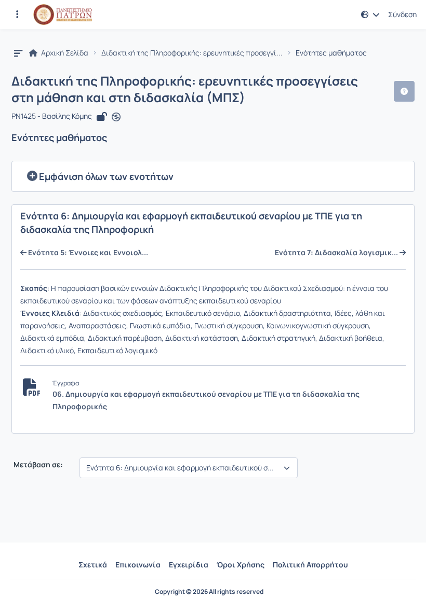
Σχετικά (92, 564)
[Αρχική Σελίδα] (62, 14)
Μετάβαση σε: (37, 465)
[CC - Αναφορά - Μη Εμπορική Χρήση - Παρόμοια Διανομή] (116, 117)
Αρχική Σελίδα (63, 53)
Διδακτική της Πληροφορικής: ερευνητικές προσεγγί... (192, 53)
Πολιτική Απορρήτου (310, 564)
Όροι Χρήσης (240, 564)
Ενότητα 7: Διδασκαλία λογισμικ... (337, 252)
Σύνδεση (402, 14)
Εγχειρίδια (188, 564)
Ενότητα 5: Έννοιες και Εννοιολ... (87, 252)
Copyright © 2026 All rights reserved (209, 592)
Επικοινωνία (138, 564)
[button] (17, 14)
